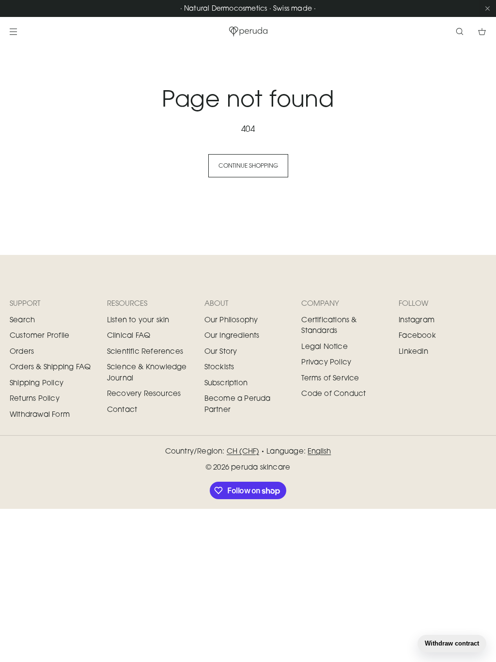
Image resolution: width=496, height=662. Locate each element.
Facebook (417, 335)
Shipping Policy (36, 382)
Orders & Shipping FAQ (50, 366)
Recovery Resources (144, 393)
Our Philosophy (231, 319)
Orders (22, 351)
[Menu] (21, 31)
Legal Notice (324, 346)
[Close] (487, 8)
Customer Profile (39, 335)
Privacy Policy (326, 361)
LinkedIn (413, 351)
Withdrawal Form (40, 414)
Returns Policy (35, 398)
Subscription (226, 382)
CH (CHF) (243, 450)
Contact (122, 409)
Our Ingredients (232, 335)
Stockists (219, 366)
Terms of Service (330, 377)
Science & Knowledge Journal (147, 372)
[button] (460, 31)
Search (22, 319)
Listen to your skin (138, 319)
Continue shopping (248, 165)
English (319, 450)
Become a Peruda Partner (237, 403)
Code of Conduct (333, 393)
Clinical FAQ (128, 335)
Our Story (220, 351)
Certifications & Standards (328, 325)
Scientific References (145, 351)
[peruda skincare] (248, 31)
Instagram (416, 319)
